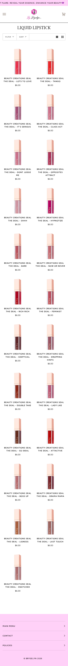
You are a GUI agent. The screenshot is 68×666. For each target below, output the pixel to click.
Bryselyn (31, 658)
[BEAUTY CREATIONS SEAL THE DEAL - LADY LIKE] (50, 383)
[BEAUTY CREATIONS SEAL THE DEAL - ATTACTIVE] (50, 429)
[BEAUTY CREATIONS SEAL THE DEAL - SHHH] (18, 198)
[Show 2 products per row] (62, 37)
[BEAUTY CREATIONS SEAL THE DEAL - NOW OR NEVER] (50, 244)
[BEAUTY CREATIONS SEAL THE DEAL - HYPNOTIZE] (50, 198)
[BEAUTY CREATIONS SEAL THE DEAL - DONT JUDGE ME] (18, 150)
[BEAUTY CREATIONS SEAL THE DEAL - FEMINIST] (50, 289)
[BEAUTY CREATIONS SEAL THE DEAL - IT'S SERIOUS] (18, 105)
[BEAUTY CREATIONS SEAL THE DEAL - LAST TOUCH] (50, 519)
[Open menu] (8, 14)
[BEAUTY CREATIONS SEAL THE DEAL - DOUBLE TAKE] (18, 383)
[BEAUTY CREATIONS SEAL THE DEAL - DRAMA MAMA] (50, 474)
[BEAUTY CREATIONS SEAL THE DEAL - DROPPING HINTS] (50, 335)
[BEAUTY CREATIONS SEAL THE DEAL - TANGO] (50, 59)
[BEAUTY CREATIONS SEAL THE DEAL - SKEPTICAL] (18, 335)
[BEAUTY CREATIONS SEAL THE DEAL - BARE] (18, 244)
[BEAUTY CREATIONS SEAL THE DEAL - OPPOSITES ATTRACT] (50, 150)
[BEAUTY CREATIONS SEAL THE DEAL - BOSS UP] (18, 474)
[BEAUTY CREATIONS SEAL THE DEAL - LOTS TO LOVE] (18, 59)
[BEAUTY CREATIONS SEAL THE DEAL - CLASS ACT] (50, 105)
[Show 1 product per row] (57, 37)
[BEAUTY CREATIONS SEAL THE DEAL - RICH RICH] (18, 289)
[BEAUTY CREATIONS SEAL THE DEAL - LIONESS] (18, 519)
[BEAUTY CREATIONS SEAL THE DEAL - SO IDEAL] (18, 429)
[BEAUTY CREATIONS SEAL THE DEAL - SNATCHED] (18, 565)
